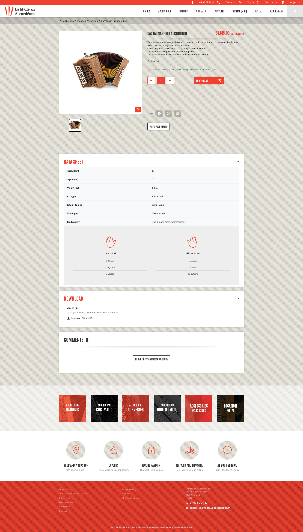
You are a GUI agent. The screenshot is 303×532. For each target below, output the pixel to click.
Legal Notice (65, 489)
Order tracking (129, 489)
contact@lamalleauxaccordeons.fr (210, 507)
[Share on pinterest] (177, 114)
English (293, 2)
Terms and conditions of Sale (73, 493)
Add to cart (208, 80)
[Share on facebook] (159, 114)
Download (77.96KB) (79, 318)
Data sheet (73, 161)
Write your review (159, 126)
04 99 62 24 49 (199, 502)
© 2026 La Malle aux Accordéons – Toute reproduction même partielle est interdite (151, 527)
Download (73, 298)
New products (66, 502)
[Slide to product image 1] (75, 125)
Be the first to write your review (151, 359)
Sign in (125, 493)
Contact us (64, 506)
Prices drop (64, 498)
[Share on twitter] (168, 114)
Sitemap (63, 511)
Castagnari (153, 61)
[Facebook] (192, 1)
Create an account (131, 498)
